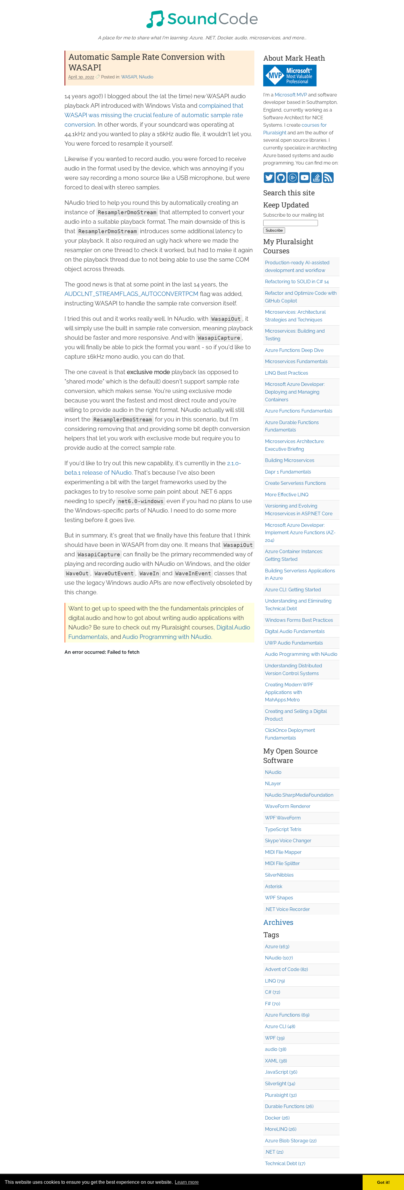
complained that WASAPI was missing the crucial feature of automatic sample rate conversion (153, 115)
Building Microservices (289, 460)
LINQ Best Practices (286, 373)
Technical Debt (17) (285, 1163)
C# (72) (272, 992)
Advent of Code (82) (286, 969)
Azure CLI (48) (280, 1026)
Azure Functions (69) (287, 1015)
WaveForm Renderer (288, 806)
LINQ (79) (275, 981)
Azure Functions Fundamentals (298, 411)
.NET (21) (274, 1152)
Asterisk (273, 886)
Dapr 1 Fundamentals (288, 472)
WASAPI (129, 77)
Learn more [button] (187, 1182)
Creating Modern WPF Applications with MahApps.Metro (289, 692)
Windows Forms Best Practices (299, 620)
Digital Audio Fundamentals (295, 631)
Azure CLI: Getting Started (293, 589)
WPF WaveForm (283, 818)
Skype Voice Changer (288, 840)
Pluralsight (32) (281, 1095)
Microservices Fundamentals (296, 361)
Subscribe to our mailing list (293, 215)
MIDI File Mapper (283, 852)
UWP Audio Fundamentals (294, 643)
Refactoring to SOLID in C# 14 (297, 281)
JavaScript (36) (281, 1072)
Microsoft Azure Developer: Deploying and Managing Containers (295, 391)
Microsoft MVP (291, 95)
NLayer (273, 783)
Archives (278, 922)
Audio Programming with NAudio (166, 636)
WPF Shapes (279, 898)
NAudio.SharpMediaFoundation (299, 795)
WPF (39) (275, 1038)
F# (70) (272, 1004)
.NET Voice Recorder (287, 909)
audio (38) (275, 1049)
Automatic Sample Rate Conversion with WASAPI (146, 62)
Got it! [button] (383, 1182)
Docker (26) (277, 1118)
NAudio (146, 77)
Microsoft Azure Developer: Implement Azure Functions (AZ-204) (300, 532)
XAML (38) (276, 1061)
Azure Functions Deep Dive (294, 350)
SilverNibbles (279, 875)
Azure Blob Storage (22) (290, 1141)
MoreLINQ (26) (280, 1129)
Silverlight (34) (280, 1083)
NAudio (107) (279, 958)
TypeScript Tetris (283, 829)
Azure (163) (277, 946)
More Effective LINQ (286, 494)
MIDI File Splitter (282, 863)
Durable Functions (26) (289, 1106)
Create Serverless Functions (295, 483)
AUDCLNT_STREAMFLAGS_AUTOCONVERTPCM (131, 293)
